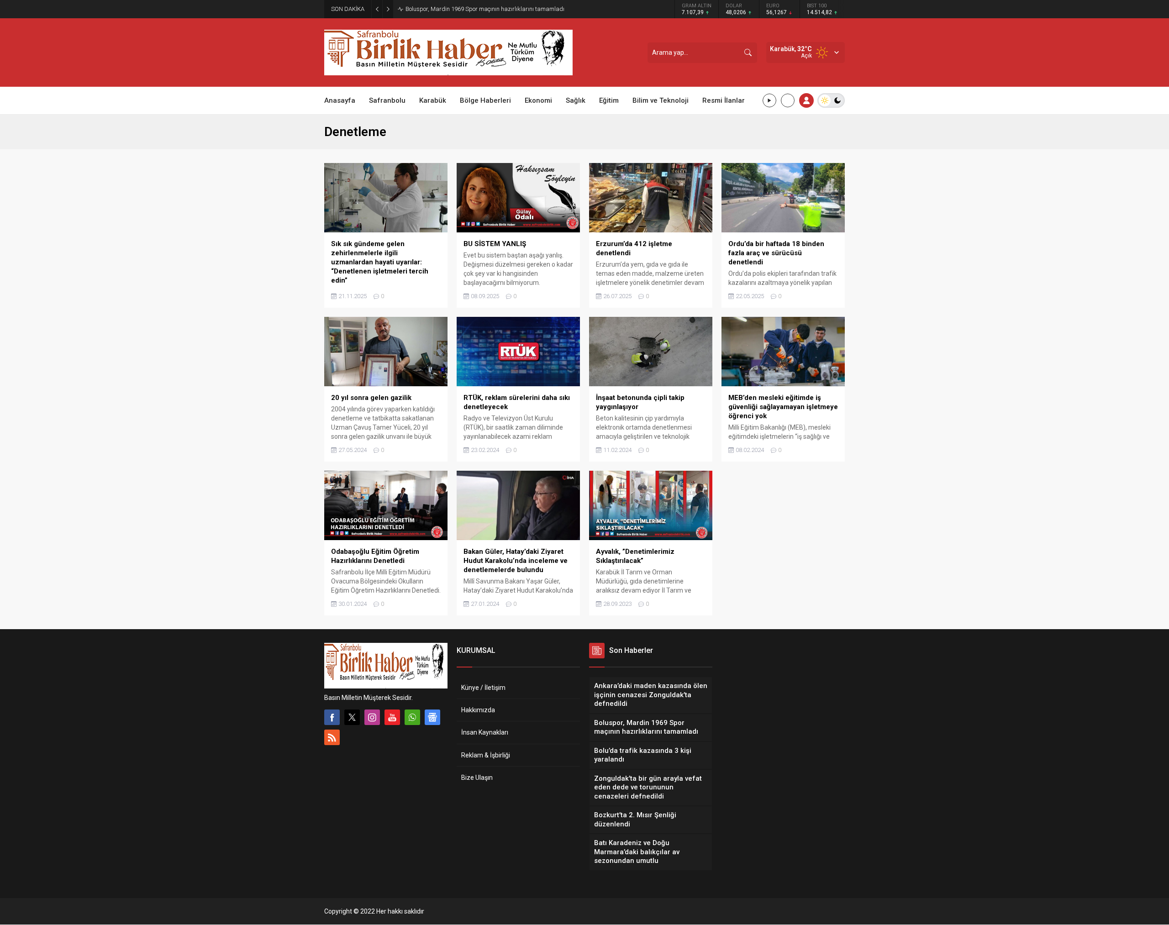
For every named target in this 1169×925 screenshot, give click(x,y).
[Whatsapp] (412, 717)
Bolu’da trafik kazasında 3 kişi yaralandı (458, 8)
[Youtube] (392, 717)
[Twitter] (352, 717)
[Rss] (332, 737)
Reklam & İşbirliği (485, 755)
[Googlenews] (432, 717)
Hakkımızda (478, 710)
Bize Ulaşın (477, 777)
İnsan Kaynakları (484, 732)
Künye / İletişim (483, 687)
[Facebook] (332, 717)
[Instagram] (372, 717)
